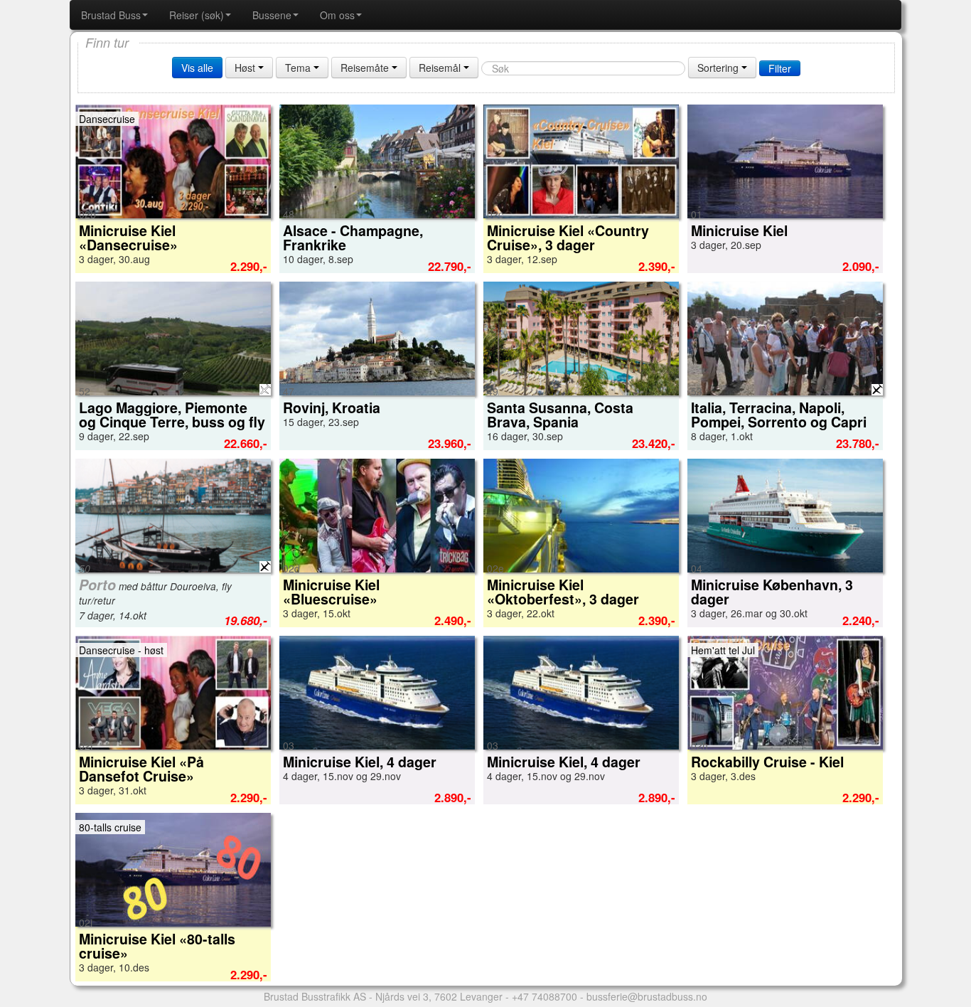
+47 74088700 (544, 996)
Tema (299, 67)
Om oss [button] (337, 15)
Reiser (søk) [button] (196, 15)
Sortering (719, 67)
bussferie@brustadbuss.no (646, 996)
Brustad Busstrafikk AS (315, 996)
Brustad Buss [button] (111, 15)
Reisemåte (366, 67)
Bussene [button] (271, 15)
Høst (246, 67)
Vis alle (197, 67)
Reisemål (441, 67)
